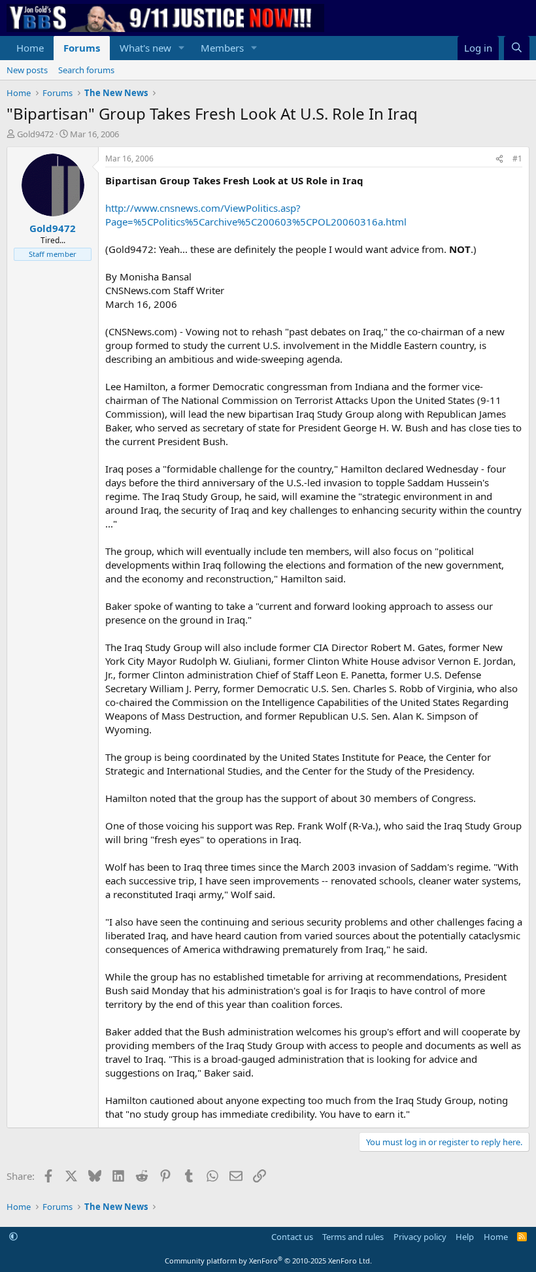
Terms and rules (353, 1237)
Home (30, 47)
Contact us (292, 1237)
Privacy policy (420, 1237)
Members (222, 47)
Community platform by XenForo (268, 1260)
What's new (145, 47)
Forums (81, 47)
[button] (182, 48)
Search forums (86, 70)
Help (465, 1237)
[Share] (499, 159)
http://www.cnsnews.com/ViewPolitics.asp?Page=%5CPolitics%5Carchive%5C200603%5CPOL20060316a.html (256, 214)
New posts (27, 70)
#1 (517, 158)
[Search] (516, 48)
